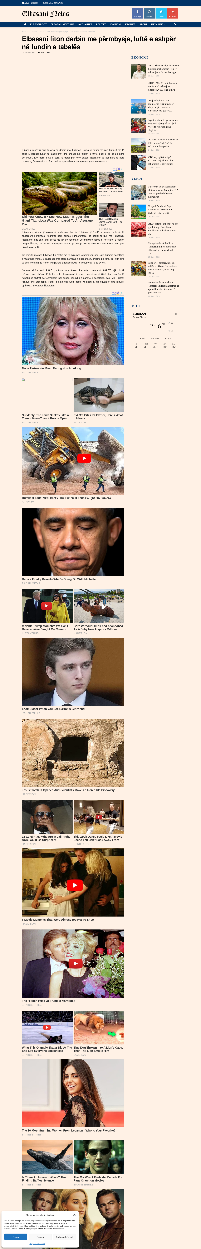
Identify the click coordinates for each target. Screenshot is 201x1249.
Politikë (101, 24)
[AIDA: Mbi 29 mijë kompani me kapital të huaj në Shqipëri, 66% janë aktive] (138, 88)
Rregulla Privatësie (37, 1243)
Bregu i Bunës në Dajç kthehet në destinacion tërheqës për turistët (160, 209)
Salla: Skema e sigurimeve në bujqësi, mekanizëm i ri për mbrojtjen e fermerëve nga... (163, 69)
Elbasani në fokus (62, 24)
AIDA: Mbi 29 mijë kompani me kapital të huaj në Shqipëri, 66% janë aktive (163, 86)
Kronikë (130, 24)
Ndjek (149, 9)
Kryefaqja (26, 31)
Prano (16, 1236)
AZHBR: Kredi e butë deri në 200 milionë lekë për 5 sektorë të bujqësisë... (163, 143)
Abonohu (173, 9)
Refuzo (40, 1236)
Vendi (136, 178)
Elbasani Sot (38, 24)
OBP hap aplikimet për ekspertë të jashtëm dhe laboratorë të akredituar (160, 160)
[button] (74, 1214)
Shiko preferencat (64, 1236)
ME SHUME (157, 24)
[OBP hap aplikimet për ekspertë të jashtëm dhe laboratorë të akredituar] (138, 162)
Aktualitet (85, 24)
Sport (143, 24)
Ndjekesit (161, 9)
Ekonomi (115, 24)
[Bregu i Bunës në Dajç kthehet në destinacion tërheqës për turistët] (138, 212)
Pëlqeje (137, 9)
